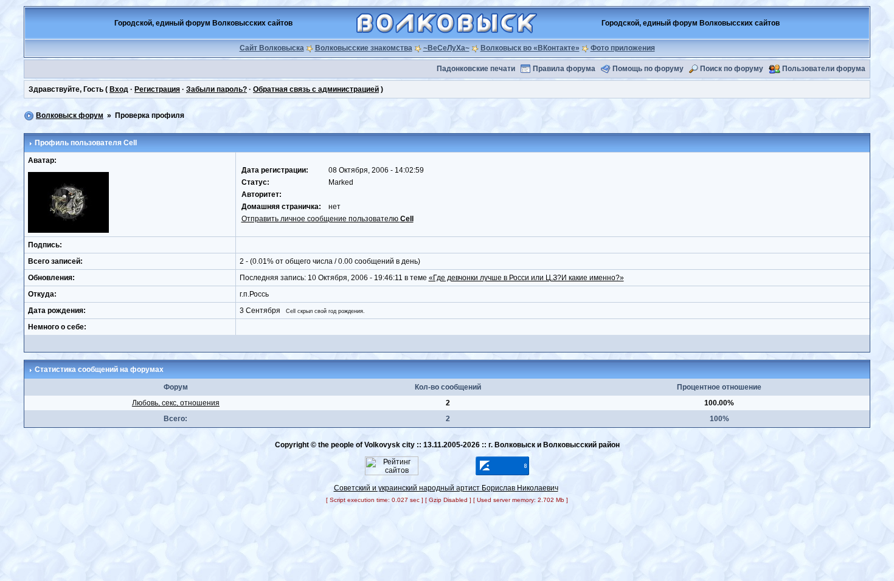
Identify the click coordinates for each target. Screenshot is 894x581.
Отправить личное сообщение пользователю (327, 219)
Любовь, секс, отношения (176, 403)
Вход (118, 89)
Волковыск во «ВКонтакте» (530, 48)
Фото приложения (623, 48)
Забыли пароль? (216, 89)
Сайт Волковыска (272, 48)
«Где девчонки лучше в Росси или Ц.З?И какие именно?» (526, 277)
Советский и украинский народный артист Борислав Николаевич (446, 488)
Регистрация (157, 89)
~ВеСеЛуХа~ (446, 48)
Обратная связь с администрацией (316, 89)
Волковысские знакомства (363, 48)
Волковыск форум (69, 115)
